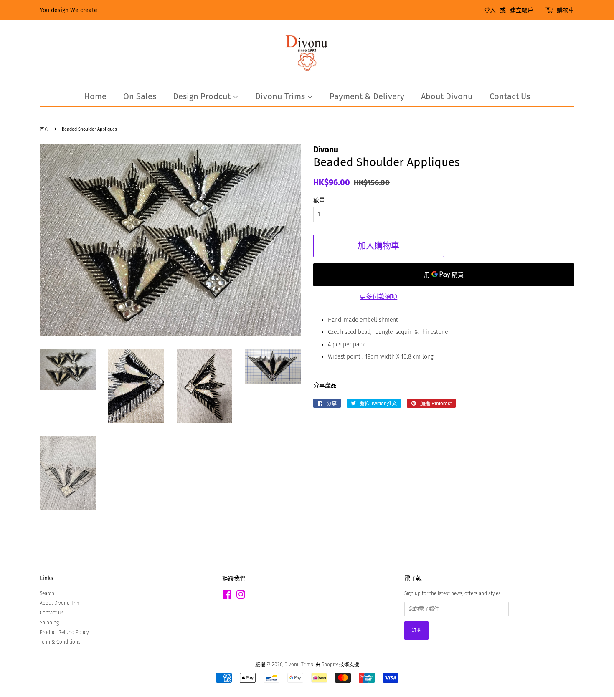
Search (47, 593)
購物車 (565, 10)
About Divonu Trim (60, 603)
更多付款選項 (378, 297)
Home (95, 96)
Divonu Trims (281, 96)
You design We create (68, 10)
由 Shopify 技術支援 (337, 664)
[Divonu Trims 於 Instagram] (240, 596)
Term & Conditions (60, 642)
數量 (319, 200)
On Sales (139, 96)
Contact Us (510, 96)
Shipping (49, 623)
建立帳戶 (521, 10)
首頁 (44, 129)
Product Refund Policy (64, 632)
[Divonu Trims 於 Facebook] (227, 596)
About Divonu (447, 96)
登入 (490, 10)
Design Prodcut (203, 96)
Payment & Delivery (367, 96)
